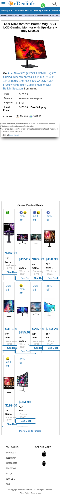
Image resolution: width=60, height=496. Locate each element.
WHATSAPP (11, 453)
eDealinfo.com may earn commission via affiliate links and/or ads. (30, 15)
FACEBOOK (11, 469)
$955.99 (25, 332)
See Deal (12, 272)
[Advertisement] (30, 167)
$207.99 (38, 329)
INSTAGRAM (11, 463)
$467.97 (11, 253)
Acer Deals (14, 135)
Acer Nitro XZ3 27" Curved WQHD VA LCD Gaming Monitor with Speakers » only (30, 27)
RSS (8, 484)
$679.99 (38, 259)
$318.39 (11, 329)
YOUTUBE (10, 479)
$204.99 (25, 402)
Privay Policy (24, 493)
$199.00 (11, 405)
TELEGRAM (11, 458)
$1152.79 (25, 259)
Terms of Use (36, 493)
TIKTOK (9, 474)
